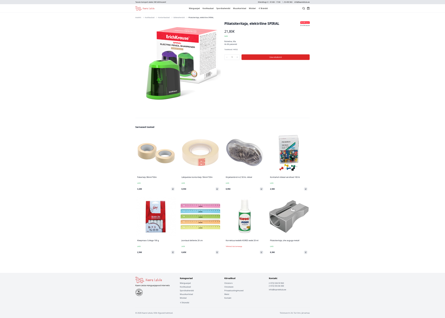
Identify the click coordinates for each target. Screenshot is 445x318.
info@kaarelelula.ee (302, 2)
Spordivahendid (223, 8)
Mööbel (252, 8)
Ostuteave (228, 287)
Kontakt (227, 298)
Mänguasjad (194, 8)
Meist (226, 294)
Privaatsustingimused (233, 290)
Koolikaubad (208, 8)
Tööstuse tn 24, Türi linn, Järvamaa (295, 313)
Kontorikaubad (164, 17)
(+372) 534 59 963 (276, 283)
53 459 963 (288, 2)
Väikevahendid (179, 17)
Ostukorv (228, 283)
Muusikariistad (239, 8)
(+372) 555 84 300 (276, 286)
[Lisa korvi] (173, 189)
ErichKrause (305, 25)
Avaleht (138, 17)
